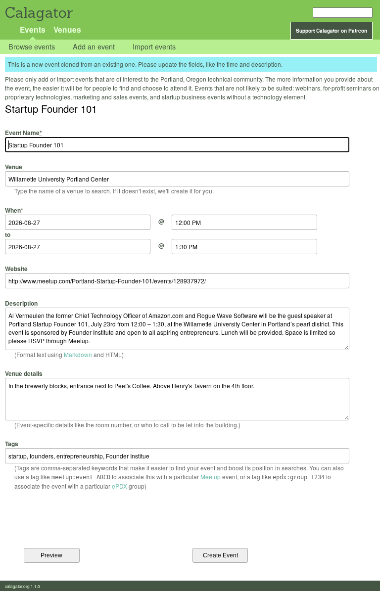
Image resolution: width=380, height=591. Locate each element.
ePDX (119, 486)
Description (21, 303)
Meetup (210, 476)
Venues (67, 29)
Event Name (23, 132)
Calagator (38, 12)
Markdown (78, 354)
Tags (11, 443)
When (14, 210)
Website (16, 268)
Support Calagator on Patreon (331, 30)
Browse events (31, 47)
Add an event (94, 47)
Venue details (24, 373)
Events (33, 29)
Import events (154, 47)
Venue (13, 166)
